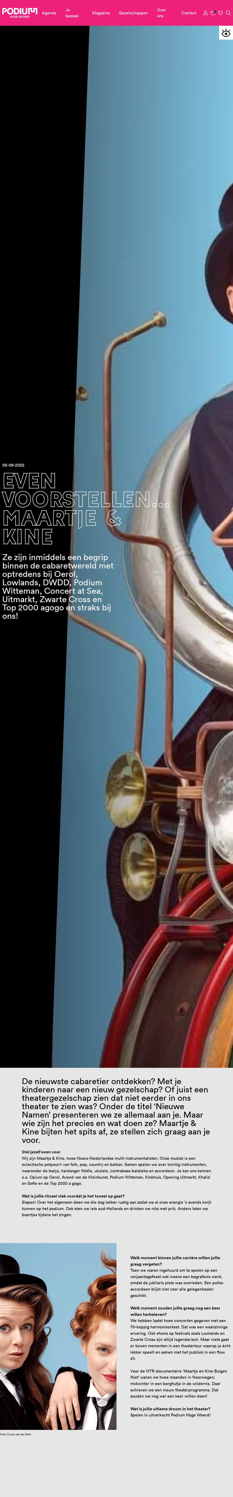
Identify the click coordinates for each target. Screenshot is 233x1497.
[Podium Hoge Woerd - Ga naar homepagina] (19, 13)
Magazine (101, 12)
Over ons (161, 12)
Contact (188, 12)
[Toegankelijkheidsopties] (226, 33)
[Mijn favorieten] (220, 12)
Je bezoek (72, 12)
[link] (213, 12)
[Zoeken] (228, 12)
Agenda (49, 12)
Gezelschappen (133, 12)
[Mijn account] (205, 12)
